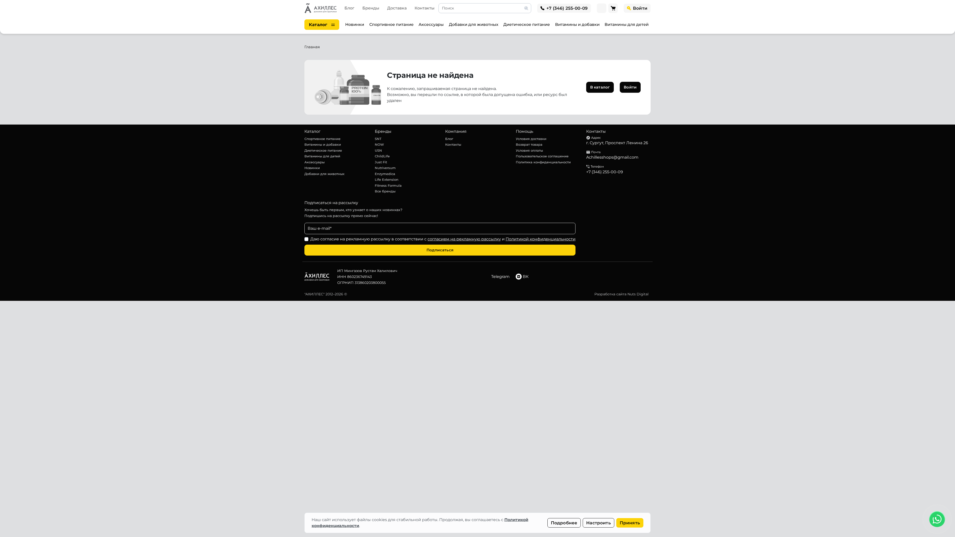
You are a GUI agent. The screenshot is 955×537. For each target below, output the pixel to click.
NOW (379, 144)
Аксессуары (431, 24)
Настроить (598, 522)
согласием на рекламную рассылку (464, 239)
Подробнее (564, 522)
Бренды (370, 8)
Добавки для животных (473, 24)
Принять (630, 522)
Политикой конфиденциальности (540, 239)
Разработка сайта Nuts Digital (621, 294)
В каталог (600, 87)
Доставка (397, 8)
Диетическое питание (526, 24)
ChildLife (382, 156)
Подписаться (440, 250)
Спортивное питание (391, 24)
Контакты (424, 8)
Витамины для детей (627, 24)
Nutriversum (385, 168)
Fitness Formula (388, 185)
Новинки (354, 24)
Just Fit (381, 162)
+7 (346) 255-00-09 (604, 172)
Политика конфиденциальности (543, 162)
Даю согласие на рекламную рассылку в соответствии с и (442, 239)
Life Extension (386, 179)
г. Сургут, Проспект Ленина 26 (617, 142)
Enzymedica (385, 174)
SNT (378, 139)
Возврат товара (529, 144)
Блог (349, 8)
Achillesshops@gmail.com (612, 157)
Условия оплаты (529, 150)
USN (378, 150)
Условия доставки (531, 139)
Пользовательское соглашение (542, 156)
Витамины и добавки (577, 24)
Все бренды (385, 191)
